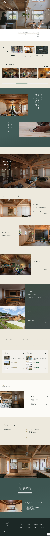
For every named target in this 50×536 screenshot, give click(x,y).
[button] (47, 66)
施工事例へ (10, 64)
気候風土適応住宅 (44, 269)
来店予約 (41, 524)
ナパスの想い (29, 1)
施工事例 (26, 1)
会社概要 (42, 1)
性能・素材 (21, 527)
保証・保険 (29, 524)
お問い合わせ (33, 404)
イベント (44, 1)
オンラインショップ (42, 527)
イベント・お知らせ (36, 524)
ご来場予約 (34, 400)
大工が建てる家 (33, 1)
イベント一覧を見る (4, 51)
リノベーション (38, 1)
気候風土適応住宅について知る (5, 174)
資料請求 (34, 396)
